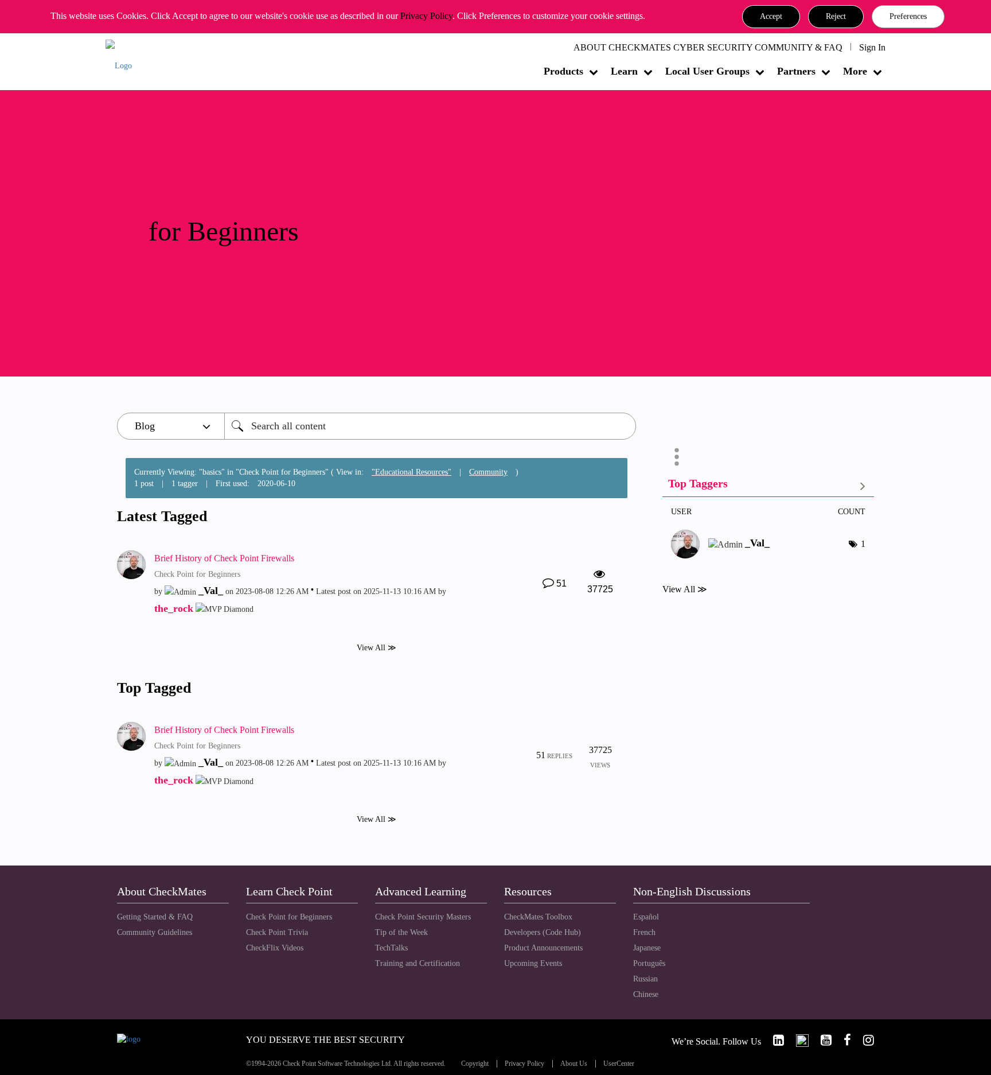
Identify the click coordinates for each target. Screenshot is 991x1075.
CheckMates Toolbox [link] (538, 917)
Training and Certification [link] (417, 963)
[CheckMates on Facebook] (842, 1040)
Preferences (908, 16)
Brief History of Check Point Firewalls (224, 558)
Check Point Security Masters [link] (423, 917)
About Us (573, 1064)
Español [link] (646, 917)
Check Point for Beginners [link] (289, 917)
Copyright (475, 1064)
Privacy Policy (426, 16)
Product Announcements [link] (543, 948)
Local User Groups (707, 71)
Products (563, 71)
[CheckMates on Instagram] (863, 1040)
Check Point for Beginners (197, 574)
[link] (773, 1040)
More (855, 71)
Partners (796, 71)
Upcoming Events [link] (533, 963)
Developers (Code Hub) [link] (542, 932)
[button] (771, 16)
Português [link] (649, 963)
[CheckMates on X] (797, 1040)
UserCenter (618, 1064)
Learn (624, 71)
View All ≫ (376, 647)
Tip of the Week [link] (401, 932)
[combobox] (430, 426)
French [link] (644, 932)
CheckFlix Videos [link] (274, 948)
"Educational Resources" (411, 472)
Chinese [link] (645, 994)
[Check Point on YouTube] (821, 1040)
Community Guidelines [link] (154, 932)
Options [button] (676, 457)
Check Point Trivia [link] (277, 932)
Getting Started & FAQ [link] (155, 917)
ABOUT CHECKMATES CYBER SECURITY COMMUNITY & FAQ (707, 47)
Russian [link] (645, 979)
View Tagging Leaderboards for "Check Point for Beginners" (768, 485)
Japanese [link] (647, 948)
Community (488, 472)
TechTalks (391, 948)
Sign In (872, 47)
